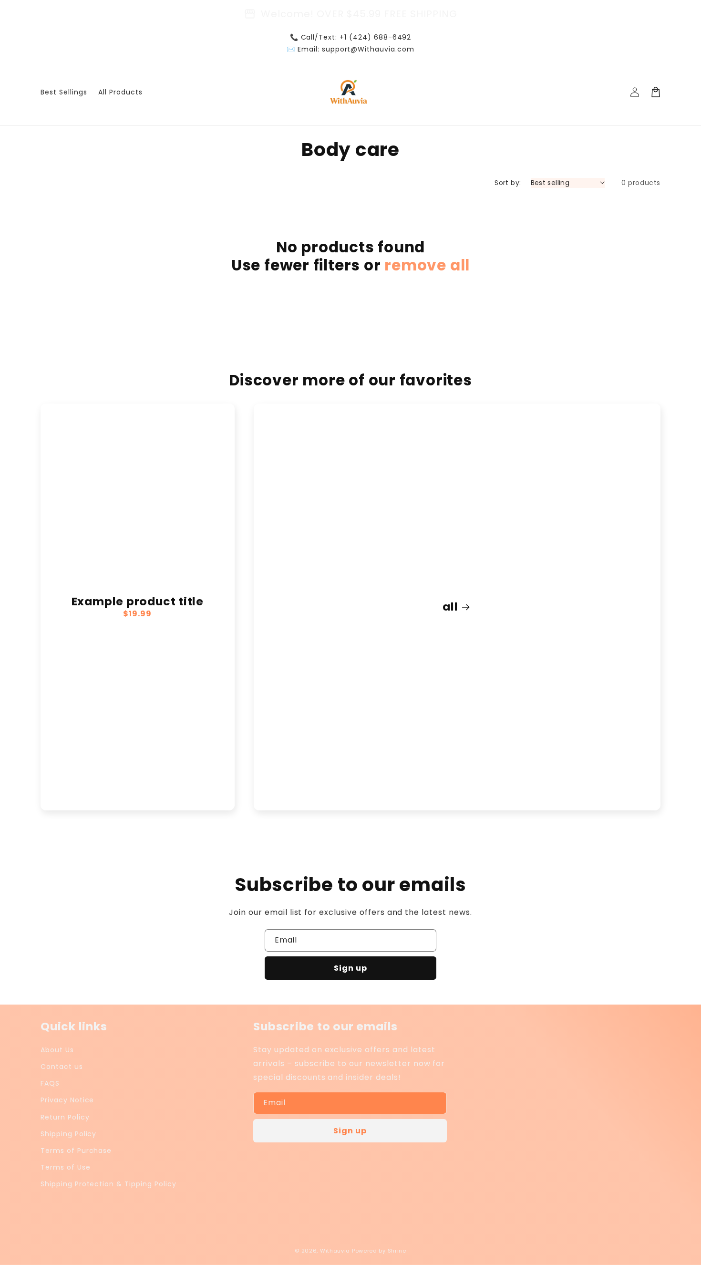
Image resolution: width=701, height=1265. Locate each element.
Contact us (62, 1066)
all (450, 607)
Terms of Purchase (76, 1150)
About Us (57, 1050)
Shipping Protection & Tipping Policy (108, 1184)
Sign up (350, 968)
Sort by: (508, 182)
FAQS (50, 1083)
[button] (655, 92)
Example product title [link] (138, 602)
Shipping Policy (68, 1134)
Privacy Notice (67, 1100)
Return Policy (65, 1117)
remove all (427, 265)
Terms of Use (66, 1167)
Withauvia (335, 1251)
